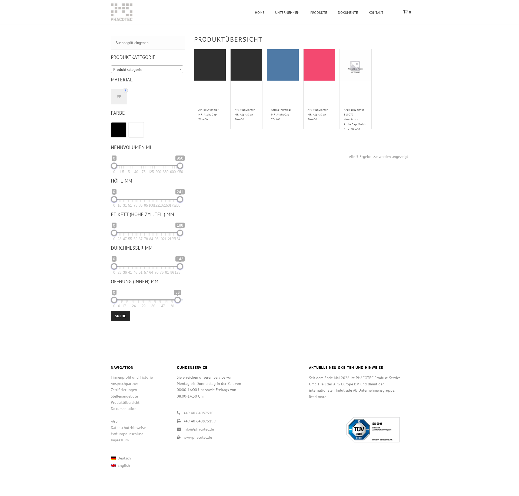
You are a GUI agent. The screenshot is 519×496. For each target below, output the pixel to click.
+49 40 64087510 (199, 413)
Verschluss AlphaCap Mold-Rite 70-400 (355, 119)
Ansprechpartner (124, 383)
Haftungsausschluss (127, 433)
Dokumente (348, 12)
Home (259, 12)
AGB (114, 421)
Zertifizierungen (124, 389)
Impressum (120, 440)
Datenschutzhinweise (128, 427)
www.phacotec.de (198, 437)
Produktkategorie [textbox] (127, 69)
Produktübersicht (125, 402)
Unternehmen (287, 12)
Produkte (318, 12)
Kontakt (376, 12)
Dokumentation (124, 408)
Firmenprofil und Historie (132, 377)
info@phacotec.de (199, 429)
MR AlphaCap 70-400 (208, 114)
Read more (317, 396)
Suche (120, 316)
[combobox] (147, 69)
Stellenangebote (124, 396)
